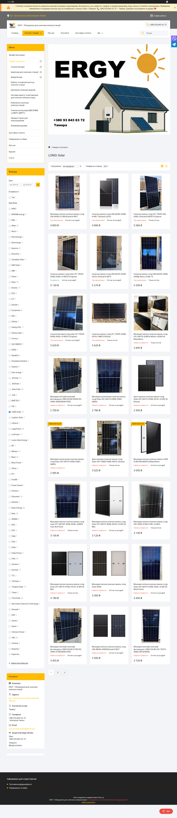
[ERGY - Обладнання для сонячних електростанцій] (12, 25)
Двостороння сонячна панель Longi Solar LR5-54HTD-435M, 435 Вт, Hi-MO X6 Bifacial (151, 399)
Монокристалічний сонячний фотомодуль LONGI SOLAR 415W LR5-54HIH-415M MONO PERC (66, 649)
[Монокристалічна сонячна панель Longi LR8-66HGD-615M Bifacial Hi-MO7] (67, 193)
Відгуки (12, 152)
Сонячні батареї (18, 67)
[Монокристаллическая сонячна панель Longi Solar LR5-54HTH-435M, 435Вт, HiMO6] (67, 438)
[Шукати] (142, 33)
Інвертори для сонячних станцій (24, 72)
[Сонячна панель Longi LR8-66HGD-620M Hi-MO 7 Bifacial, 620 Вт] (109, 193)
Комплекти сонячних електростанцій (20, 104)
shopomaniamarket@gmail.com (22, 729)
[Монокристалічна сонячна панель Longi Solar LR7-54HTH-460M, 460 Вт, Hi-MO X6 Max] (109, 500)
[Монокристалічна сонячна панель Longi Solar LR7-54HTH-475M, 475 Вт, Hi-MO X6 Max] (67, 563)
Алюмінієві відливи (19, 126)
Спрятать (15, 654)
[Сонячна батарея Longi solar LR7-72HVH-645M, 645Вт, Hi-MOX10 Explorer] (67, 313)
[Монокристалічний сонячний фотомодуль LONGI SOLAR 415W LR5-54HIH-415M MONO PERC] (67, 625)
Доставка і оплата (83, 33)
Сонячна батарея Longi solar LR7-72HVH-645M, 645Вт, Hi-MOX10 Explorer (67, 335)
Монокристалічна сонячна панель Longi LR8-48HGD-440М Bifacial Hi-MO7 (109, 648)
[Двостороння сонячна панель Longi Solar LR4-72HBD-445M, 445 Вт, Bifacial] (109, 438)
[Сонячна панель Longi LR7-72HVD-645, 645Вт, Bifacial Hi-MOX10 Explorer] (151, 193)
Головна (14, 33)
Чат (168, 811)
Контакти (65, 33)
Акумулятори (16, 77)
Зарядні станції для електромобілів (19, 119)
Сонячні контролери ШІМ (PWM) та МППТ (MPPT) (24, 111)
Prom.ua (101, 797)
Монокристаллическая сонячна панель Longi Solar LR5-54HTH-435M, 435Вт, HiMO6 (67, 461)
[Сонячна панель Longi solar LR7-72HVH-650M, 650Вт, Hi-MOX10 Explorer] (67, 253)
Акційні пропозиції (17, 55)
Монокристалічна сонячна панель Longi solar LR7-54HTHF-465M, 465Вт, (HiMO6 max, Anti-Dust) (67, 524)
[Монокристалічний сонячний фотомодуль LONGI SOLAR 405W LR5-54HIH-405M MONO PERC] (67, 375)
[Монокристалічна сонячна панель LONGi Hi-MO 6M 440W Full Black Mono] (151, 438)
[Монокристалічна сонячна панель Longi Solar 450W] (109, 563)
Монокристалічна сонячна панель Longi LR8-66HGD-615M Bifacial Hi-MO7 (67, 215)
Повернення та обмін (18, 139)
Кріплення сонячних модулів (23, 90)
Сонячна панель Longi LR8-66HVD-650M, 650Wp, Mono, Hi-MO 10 (151, 275)
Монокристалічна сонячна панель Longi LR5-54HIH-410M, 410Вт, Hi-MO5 (151, 523)
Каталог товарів (32, 33)
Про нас (51, 33)
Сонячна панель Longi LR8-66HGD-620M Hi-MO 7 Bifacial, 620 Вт (109, 215)
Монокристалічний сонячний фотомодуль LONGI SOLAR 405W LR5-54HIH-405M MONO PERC (66, 399)
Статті (11, 158)
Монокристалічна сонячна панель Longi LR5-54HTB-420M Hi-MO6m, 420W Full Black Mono (151, 336)
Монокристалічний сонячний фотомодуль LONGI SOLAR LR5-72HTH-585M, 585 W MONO (150, 649)
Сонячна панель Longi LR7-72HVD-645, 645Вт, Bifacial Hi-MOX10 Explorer (150, 215)
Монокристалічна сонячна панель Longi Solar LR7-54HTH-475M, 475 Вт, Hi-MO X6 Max (67, 586)
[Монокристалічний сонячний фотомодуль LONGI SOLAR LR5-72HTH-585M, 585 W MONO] (151, 625)
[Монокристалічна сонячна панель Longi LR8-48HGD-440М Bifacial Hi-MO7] (109, 625)
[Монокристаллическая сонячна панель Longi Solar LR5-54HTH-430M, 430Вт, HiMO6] (109, 375)
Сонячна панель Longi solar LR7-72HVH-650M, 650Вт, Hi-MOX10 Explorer (67, 275)
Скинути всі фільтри (19, 663)
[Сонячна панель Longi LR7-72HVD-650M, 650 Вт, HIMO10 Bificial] (109, 313)
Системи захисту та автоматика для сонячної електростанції (24, 96)
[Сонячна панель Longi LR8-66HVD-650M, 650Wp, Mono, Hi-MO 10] (151, 253)
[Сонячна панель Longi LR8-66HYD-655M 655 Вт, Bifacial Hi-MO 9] (109, 253)
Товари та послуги (17, 61)
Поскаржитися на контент (97, 800)
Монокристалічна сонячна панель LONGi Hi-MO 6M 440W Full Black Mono (151, 460)
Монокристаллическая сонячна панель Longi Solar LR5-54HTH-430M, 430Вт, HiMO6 (109, 399)
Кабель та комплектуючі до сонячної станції (22, 83)
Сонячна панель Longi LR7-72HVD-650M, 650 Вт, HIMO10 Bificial (109, 335)
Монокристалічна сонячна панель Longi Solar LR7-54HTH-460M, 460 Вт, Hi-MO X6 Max (109, 524)
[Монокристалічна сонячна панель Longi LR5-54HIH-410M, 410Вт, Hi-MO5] (151, 500)
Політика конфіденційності (20, 784)
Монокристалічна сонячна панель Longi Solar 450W (109, 585)
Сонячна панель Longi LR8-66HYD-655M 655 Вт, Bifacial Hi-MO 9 (109, 275)
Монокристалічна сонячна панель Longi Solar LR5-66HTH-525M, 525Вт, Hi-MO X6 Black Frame (151, 586)
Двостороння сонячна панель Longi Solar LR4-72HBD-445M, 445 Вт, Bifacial (108, 460)
